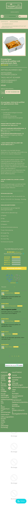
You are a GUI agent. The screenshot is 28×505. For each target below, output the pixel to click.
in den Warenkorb (12, 92)
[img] (4, 291)
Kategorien (14, 21)
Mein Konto (15, 12)
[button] (4, 65)
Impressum (16, 400)
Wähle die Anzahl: (7, 88)
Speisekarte (17, 377)
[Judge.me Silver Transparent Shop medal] (17, 277)
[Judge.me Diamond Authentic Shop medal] (9, 277)
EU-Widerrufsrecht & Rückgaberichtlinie (19, 411)
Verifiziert (13, 282)
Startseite (4, 21)
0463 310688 (3, 390)
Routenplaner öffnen (17, 397)
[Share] (2, 97)
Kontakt (15, 394)
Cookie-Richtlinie (16, 405)
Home (14, 375)
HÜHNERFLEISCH (7, 24)
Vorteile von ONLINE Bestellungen (17, 382)
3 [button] (14, 356)
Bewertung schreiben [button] (14, 268)
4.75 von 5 (18, 252)
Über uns (14, 390)
